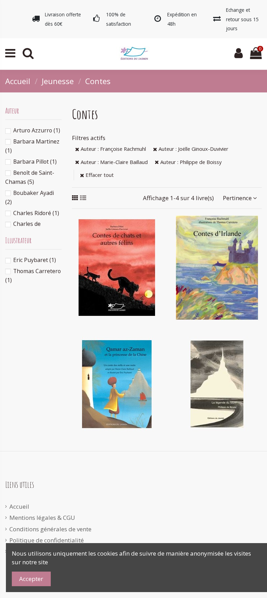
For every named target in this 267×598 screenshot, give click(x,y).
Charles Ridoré (36, 213)
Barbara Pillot (35, 161)
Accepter (31, 579)
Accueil (19, 506)
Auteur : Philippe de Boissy (190, 161)
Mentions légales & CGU (42, 518)
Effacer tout (99, 174)
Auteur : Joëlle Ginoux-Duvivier (192, 148)
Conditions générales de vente (50, 529)
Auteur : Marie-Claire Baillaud (113, 161)
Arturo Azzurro (36, 130)
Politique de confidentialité (46, 540)
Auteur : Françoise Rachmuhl (112, 148)
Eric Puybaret (34, 260)
